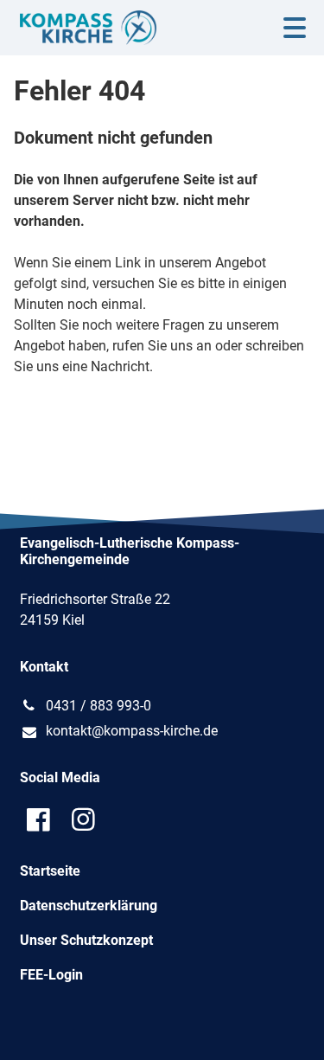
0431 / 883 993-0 (98, 705)
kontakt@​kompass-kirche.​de (132, 731)
